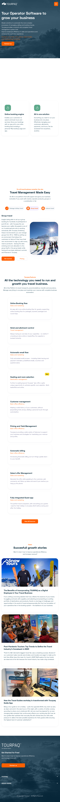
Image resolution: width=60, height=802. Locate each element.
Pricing (22, 259)
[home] (10, 4)
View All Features (29, 521)
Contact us (7, 44)
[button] (56, 4)
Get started (8, 259)
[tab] (14, 208)
